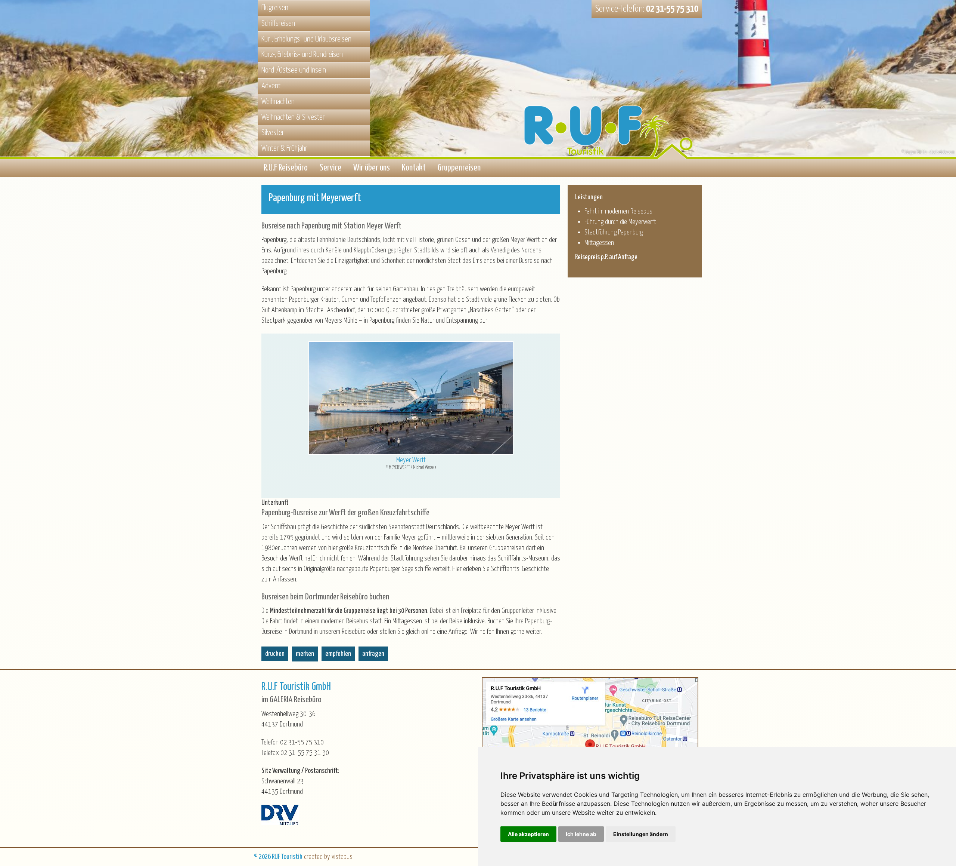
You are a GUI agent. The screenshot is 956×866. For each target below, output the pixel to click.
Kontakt (414, 168)
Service (330, 168)
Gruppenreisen (459, 168)
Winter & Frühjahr (284, 148)
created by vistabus (328, 856)
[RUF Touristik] (612, 102)
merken (305, 653)
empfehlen (338, 653)
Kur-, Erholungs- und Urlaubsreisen (306, 39)
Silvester (272, 132)
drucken (275, 653)
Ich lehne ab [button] (581, 834)
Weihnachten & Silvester (293, 117)
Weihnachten (278, 101)
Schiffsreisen (278, 23)
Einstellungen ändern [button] (640, 834)
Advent (270, 86)
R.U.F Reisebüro (286, 168)
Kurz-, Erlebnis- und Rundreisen (302, 54)
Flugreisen (274, 8)
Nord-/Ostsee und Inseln (293, 70)
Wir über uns (371, 168)
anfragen (373, 653)
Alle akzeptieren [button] (528, 834)
